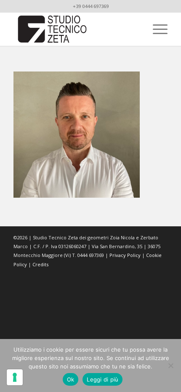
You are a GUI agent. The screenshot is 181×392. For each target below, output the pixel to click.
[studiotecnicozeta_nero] (74, 29)
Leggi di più (102, 379)
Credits (40, 264)
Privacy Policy (125, 255)
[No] (170, 365)
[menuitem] (156, 29)
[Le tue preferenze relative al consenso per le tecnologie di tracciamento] (15, 377)
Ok (71, 379)
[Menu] (156, 29)
